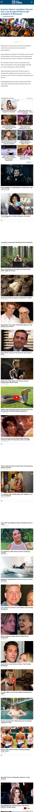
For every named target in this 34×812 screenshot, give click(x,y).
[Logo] (17, 2)
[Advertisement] (17, 93)
